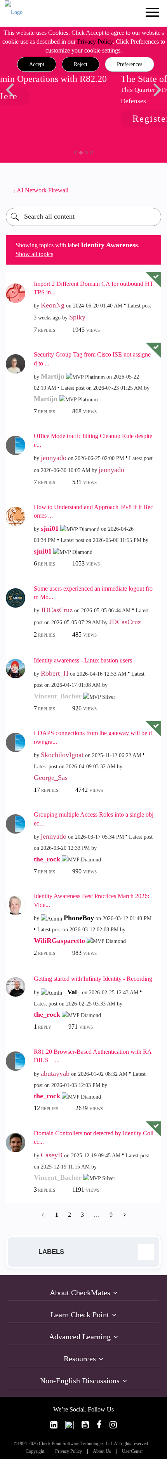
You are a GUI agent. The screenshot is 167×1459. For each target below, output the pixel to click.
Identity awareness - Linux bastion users (83, 660)
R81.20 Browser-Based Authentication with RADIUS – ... (93, 1056)
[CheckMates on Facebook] (99, 1425)
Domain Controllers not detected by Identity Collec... (93, 1137)
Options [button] (151, 190)
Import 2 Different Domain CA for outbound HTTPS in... (93, 288)
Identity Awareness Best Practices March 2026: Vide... (91, 900)
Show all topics (34, 254)
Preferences (129, 64)
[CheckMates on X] (69, 1425)
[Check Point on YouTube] (85, 1425)
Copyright (35, 1451)
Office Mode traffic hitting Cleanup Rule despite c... (93, 440)
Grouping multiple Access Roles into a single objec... (93, 819)
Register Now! (65, 119)
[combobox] (83, 217)
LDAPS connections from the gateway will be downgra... (93, 737)
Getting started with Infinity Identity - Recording (93, 978)
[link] (54, 1425)
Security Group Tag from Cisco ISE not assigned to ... (92, 359)
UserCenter (132, 1451)
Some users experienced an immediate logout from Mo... (93, 593)
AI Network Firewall (42, 190)
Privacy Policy (95, 41)
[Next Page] (124, 1215)
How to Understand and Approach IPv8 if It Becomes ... (93, 511)
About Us (102, 1451)
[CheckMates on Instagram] (113, 1425)
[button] (36, 64)
